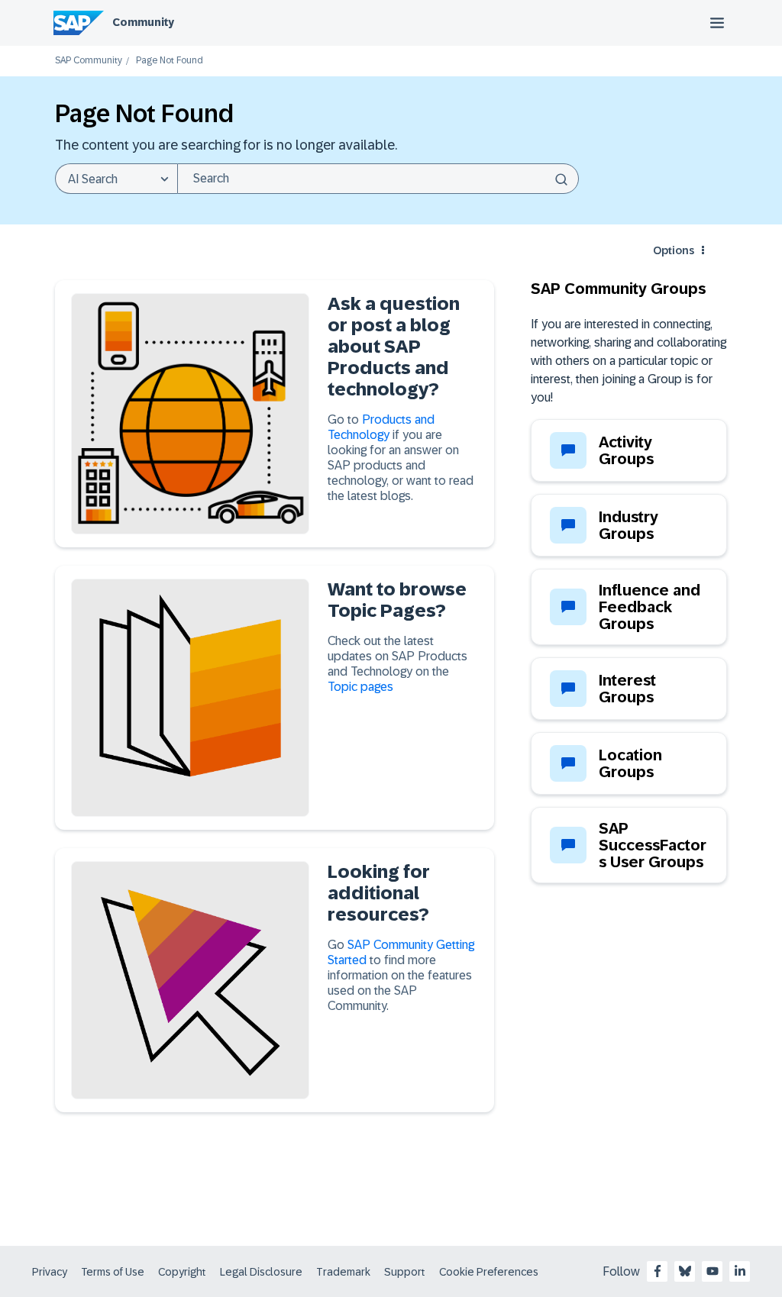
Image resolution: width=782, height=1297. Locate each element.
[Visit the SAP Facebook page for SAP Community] (657, 1271)
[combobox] (378, 178)
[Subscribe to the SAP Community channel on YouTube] (712, 1271)
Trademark (343, 1272)
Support (404, 1272)
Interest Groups (627, 688)
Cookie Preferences (488, 1272)
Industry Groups (628, 525)
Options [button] (673, 250)
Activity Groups (626, 450)
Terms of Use (112, 1272)
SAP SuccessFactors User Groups (652, 845)
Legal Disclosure (261, 1272)
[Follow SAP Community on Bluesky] (685, 1271)
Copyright (182, 1272)
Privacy (49, 1272)
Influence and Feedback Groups (649, 607)
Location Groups (630, 763)
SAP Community (88, 61)
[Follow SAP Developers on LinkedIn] (740, 1271)
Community (143, 22)
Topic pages (360, 686)
